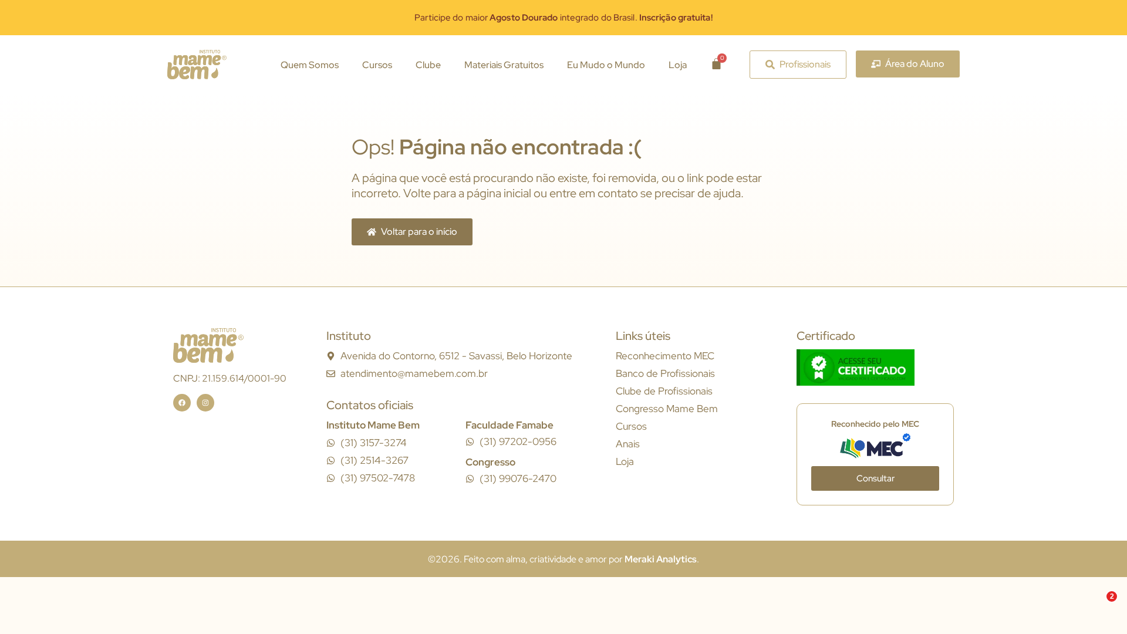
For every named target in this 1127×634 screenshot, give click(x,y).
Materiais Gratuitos (504, 65)
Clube (428, 65)
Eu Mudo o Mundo (606, 65)
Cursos (377, 65)
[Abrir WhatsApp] (1097, 604)
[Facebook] (182, 403)
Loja (678, 65)
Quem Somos (310, 65)
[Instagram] (205, 403)
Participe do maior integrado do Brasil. (563, 17)
